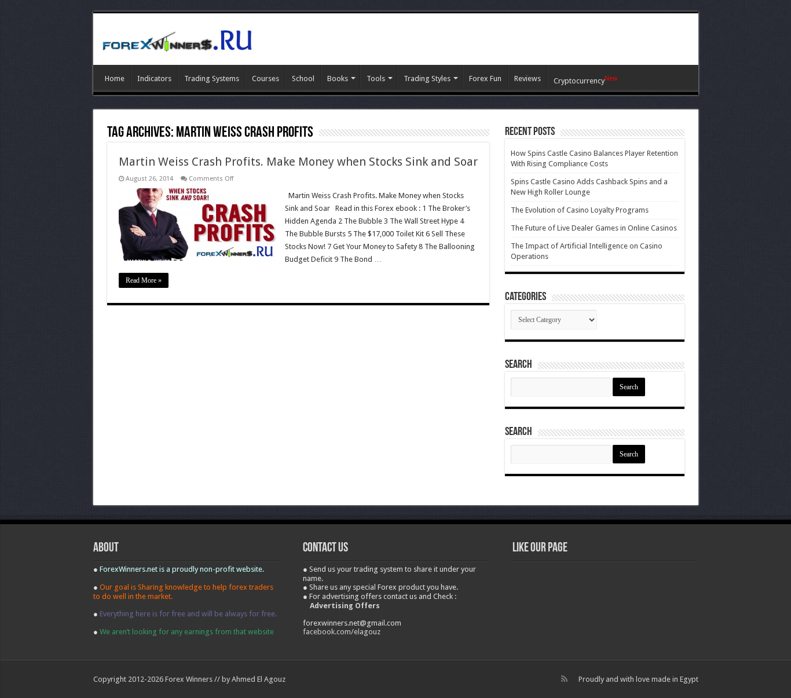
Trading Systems (211, 78)
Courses (265, 78)
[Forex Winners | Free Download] (177, 39)
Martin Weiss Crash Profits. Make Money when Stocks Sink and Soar (298, 162)
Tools (376, 78)
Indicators (154, 78)
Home (114, 78)
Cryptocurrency (585, 80)
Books (337, 78)
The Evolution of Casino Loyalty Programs (580, 210)
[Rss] (564, 679)
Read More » (144, 280)
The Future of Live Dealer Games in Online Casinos (594, 228)
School (303, 78)
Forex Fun (485, 78)
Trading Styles (427, 78)
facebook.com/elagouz (341, 631)
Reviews (527, 78)
